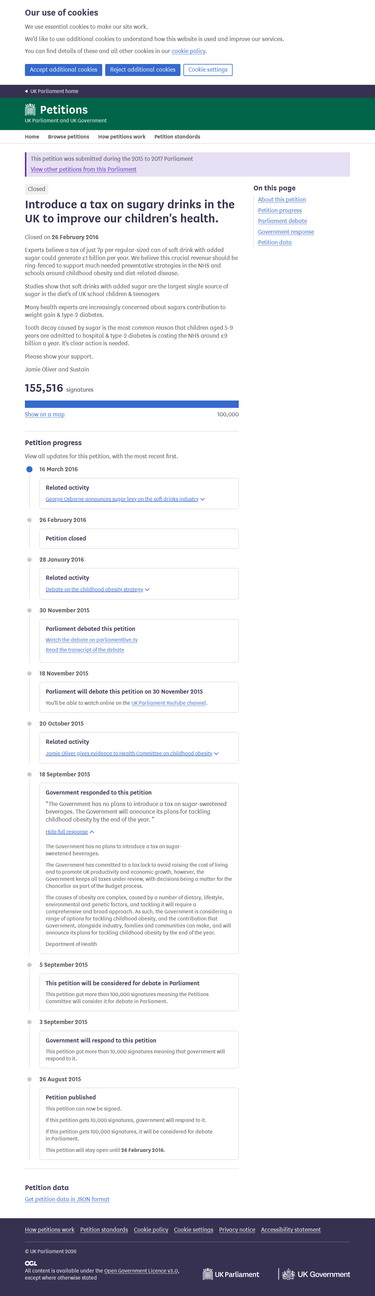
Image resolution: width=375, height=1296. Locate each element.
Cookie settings (208, 69)
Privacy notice (237, 1229)
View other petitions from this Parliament (84, 169)
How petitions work (122, 137)
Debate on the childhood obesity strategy (94, 589)
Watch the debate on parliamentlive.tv (92, 640)
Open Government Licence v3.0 (141, 1271)
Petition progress (280, 210)
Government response (286, 232)
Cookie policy (151, 1229)
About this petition (282, 199)
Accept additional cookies (63, 69)
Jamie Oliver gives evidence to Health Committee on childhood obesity (129, 753)
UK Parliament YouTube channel (169, 703)
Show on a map (45, 414)
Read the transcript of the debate (85, 650)
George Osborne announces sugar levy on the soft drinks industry (122, 499)
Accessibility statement (291, 1229)
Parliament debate (282, 221)
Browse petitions (68, 137)
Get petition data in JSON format (67, 1199)
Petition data (275, 242)
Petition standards (177, 137)
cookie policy (188, 51)
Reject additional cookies (142, 69)
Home (32, 137)
